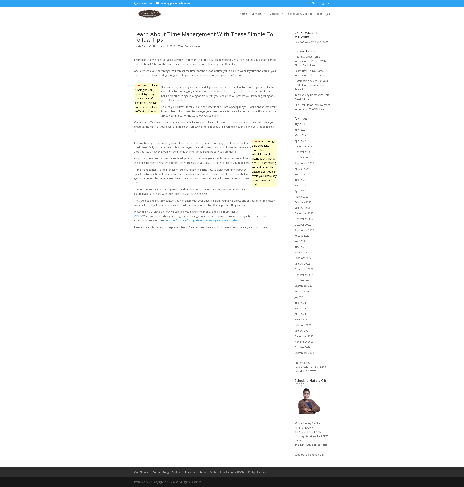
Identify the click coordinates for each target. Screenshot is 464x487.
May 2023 (300, 185)
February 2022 (303, 258)
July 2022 (300, 241)
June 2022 (300, 247)
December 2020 (304, 336)
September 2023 (304, 163)
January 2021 (302, 330)
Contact (275, 14)
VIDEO (138, 216)
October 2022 (303, 224)
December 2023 (304, 146)
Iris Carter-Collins (148, 46)
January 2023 (302, 207)
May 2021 (300, 308)
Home (243, 14)
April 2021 (300, 313)
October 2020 (303, 347)
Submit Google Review (166, 472)
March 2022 (301, 252)
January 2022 (302, 263)
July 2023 (300, 174)
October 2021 (303, 280)
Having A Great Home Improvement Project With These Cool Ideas (310, 61)
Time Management (189, 46)
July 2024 (300, 124)
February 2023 (303, 202)
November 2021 (304, 274)
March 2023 (301, 196)
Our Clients (141, 472)
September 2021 (304, 286)
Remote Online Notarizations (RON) (222, 472)
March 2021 (301, 319)
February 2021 (303, 325)
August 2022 (302, 235)
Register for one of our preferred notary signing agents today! (201, 220)
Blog (320, 14)
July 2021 (300, 297)
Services (257, 14)
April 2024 (300, 141)
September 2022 (304, 230)
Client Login (318, 3)
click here (322, 42)
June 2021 (300, 302)
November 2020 (304, 341)
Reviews (190, 472)
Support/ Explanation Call (309, 454)
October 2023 (303, 157)
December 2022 (304, 213)
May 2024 (300, 135)
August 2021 (302, 291)
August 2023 (302, 168)
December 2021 (304, 269)
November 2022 (304, 219)
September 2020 (304, 353)
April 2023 (300, 191)
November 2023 (304, 152)
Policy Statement (259, 472)
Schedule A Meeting (300, 14)
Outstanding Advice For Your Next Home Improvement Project (311, 85)
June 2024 (300, 129)
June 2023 (300, 179)
